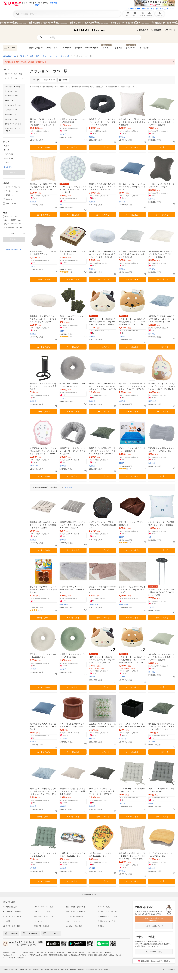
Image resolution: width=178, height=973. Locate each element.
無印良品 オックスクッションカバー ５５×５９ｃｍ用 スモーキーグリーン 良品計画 (161, 122)
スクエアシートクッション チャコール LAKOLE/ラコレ (161, 790)
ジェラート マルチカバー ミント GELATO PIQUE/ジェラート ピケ (73, 589)
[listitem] (89, 62)
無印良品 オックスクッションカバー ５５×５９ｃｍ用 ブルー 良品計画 (132, 187)
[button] (48, 80)
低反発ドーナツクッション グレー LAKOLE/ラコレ (43, 655)
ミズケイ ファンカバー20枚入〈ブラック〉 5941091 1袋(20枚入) (102, 525)
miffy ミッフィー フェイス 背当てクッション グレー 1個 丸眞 (161, 523)
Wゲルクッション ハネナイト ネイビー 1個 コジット (132, 449)
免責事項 (81, 969)
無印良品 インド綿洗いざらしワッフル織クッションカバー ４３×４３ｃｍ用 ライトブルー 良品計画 (161, 319)
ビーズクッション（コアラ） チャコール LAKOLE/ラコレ (161, 185)
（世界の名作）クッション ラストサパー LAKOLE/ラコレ (73, 854)
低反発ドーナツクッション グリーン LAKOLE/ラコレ (73, 655)
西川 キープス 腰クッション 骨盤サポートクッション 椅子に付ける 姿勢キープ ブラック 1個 (43, 122)
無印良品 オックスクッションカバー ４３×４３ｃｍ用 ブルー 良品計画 (43, 726)
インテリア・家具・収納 (29, 56)
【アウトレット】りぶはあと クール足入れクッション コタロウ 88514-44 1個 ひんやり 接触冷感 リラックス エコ (132, 322)
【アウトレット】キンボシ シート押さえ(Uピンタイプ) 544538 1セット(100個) (161, 592)
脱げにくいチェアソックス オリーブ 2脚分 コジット (73, 317)
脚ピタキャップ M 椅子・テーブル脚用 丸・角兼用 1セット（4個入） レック (43, 589)
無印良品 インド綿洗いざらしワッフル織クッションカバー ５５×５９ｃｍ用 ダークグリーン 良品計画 (161, 727)
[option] (14, 145)
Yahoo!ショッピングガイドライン (98, 969)
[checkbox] (4, 191)
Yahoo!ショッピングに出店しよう (155, 9)
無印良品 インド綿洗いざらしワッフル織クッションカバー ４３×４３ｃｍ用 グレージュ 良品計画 (132, 856)
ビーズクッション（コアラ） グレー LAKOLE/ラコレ (43, 252)
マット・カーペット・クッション (56, 56)
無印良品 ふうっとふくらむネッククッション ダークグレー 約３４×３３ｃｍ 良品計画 (102, 122)
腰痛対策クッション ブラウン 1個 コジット (132, 523)
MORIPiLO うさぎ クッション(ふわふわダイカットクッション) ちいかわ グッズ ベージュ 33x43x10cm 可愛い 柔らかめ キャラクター (161, 386)
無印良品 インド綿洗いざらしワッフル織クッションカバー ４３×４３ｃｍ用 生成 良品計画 (43, 187)
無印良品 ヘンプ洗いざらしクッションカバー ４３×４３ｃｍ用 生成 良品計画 (73, 791)
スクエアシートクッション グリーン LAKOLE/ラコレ (43, 854)
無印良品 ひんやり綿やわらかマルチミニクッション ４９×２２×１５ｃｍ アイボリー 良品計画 (132, 386)
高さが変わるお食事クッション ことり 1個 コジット (72, 252)
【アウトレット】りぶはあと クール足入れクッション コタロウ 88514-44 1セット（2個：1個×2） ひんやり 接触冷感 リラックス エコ (132, 660)
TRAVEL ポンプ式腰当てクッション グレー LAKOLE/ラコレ (161, 449)
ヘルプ (172, 9)
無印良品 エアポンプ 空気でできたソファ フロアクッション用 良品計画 (43, 386)
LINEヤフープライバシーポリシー (31, 969)
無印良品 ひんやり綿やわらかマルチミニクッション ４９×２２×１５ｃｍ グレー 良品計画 (102, 187)
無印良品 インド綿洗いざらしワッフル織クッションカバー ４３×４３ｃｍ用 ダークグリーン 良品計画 (102, 451)
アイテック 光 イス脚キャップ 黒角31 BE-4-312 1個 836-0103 (132, 725)
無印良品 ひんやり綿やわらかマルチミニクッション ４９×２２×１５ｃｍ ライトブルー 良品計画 (102, 386)
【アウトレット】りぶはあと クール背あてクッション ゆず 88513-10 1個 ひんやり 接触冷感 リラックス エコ (102, 322)
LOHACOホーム (9, 56)
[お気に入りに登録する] (56, 142)
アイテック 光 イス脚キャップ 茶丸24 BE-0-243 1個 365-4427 (72, 725)
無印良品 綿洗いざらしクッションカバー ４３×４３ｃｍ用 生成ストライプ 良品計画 (43, 525)
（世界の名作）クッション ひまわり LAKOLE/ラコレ (102, 854)
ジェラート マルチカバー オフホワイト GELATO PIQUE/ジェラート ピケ (132, 589)
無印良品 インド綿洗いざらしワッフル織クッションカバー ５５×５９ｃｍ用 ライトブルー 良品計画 (43, 791)
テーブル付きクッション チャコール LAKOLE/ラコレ (161, 854)
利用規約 (73, 969)
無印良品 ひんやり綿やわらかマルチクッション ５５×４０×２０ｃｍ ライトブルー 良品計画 (102, 254)
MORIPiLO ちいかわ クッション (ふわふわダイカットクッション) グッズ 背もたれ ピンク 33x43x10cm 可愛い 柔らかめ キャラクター (43, 451)
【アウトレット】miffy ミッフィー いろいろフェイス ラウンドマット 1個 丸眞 (73, 189)
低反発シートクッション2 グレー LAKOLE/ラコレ (72, 120)
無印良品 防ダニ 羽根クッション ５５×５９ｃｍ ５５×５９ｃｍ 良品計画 (132, 122)
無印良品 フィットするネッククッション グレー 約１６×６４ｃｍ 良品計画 (73, 451)
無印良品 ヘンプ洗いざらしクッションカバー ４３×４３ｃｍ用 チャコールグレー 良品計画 (102, 791)
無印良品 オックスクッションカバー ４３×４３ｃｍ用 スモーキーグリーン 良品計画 (161, 657)
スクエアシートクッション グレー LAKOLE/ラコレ (132, 790)
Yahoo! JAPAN (133, 9)
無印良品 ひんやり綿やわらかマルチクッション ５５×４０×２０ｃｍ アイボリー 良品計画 (43, 319)
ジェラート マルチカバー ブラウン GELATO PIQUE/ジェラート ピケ (102, 589)
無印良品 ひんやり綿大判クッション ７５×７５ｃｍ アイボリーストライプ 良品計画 (161, 254)
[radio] (4, 216)
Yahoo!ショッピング (10, 969)
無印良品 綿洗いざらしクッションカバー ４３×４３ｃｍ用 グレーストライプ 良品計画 (73, 525)
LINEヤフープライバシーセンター (56, 969)
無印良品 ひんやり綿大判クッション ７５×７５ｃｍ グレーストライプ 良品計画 (132, 254)
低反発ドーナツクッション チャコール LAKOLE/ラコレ (73, 384)
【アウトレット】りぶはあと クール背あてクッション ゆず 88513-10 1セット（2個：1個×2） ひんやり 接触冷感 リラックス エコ (102, 660)
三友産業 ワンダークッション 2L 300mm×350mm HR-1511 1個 (102, 725)
